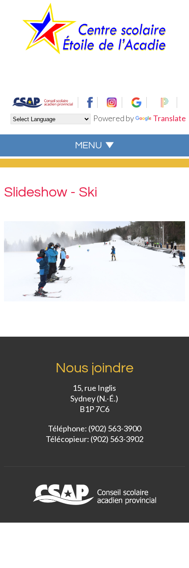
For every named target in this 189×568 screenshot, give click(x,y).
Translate (169, 118)
